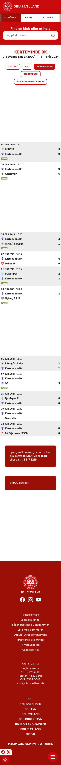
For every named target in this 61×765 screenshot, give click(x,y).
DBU (30, 699)
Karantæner (30, 74)
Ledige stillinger (31, 620)
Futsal (31, 734)
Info (26, 67)
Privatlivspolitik (30, 645)
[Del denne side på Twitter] (9, 752)
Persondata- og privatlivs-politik (30, 744)
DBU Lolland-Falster (30, 724)
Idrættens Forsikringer (30, 640)
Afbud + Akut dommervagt (30, 635)
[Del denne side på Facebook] (3, 752)
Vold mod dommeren (30, 630)
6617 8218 (30, 459)
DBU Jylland (31, 714)
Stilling (12, 67)
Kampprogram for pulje (30, 82)
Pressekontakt (30, 615)
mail (44, 456)
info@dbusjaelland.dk (30, 683)
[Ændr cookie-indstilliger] (5, 759)
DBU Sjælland (30, 729)
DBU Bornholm (30, 704)
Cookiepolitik (30, 650)
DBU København (30, 719)
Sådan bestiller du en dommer (30, 625)
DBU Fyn (30, 709)
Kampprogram (45, 67)
